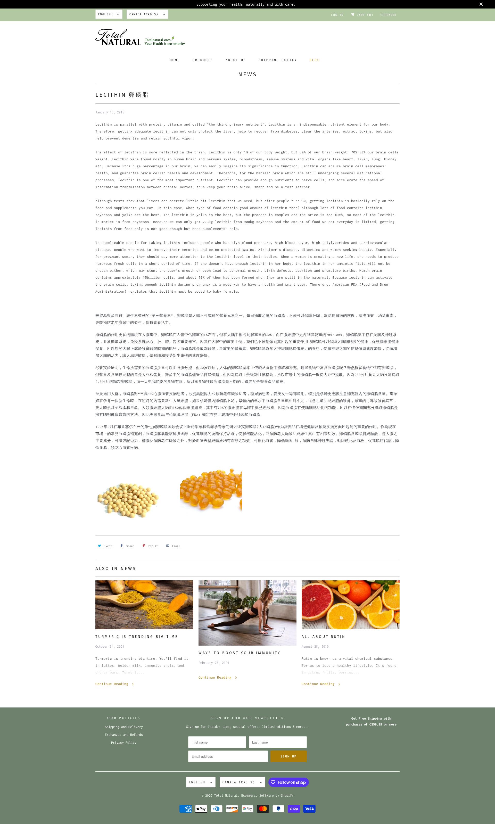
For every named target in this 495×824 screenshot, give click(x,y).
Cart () (364, 15)
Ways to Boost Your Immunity (240, 653)
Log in (337, 15)
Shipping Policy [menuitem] (278, 60)
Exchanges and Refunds (124, 735)
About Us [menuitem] (236, 60)
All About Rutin (324, 637)
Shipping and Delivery (124, 727)
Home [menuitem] (175, 60)
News (247, 74)
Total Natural (226, 795)
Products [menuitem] (203, 60)
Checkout (389, 15)
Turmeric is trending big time (136, 637)
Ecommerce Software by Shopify (267, 795)
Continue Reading (112, 684)
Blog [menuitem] (315, 60)
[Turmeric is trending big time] (144, 604)
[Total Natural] (247, 39)
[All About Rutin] (351, 604)
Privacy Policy (123, 743)
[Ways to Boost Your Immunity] (247, 613)
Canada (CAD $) (144, 14)
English (106, 14)
